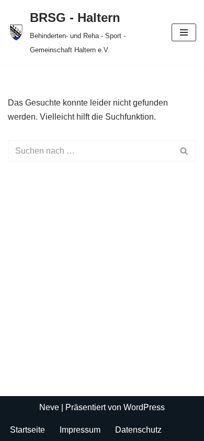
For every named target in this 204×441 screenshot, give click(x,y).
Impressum (80, 429)
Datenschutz (138, 429)
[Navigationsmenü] (184, 32)
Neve (49, 407)
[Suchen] (184, 151)
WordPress (144, 407)
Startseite (27, 429)
